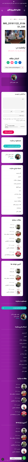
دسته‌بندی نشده (17, 184)
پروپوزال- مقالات (17, 180)
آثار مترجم (18, 173)
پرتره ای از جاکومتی (9, 241)
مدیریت (19, 198)
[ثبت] (5, 146)
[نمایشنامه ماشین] (18, 247)
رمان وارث (12, 227)
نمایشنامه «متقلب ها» (9, 234)
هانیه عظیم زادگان (14, 82)
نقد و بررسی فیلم (17, 205)
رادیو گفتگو (18, 187)
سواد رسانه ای (18, 194)
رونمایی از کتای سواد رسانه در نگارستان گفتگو (16, 51)
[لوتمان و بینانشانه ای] (18, 254)
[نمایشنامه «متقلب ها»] (18, 233)
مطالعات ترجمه (17, 201)
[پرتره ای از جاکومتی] (18, 240)
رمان (20, 191)
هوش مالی (18, 211)
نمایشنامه (19, 208)
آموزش (19, 177)
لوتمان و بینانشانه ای (9, 255)
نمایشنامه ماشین (10, 248)
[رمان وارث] (18, 226)
